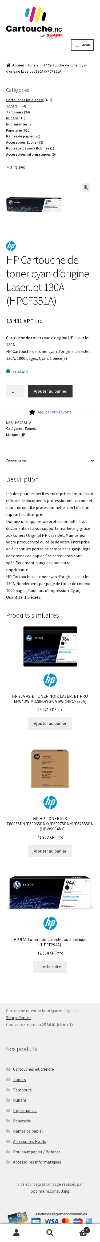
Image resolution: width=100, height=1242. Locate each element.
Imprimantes (25, 1110)
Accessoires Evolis (29, 1141)
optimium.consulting (50, 1191)
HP (23, 434)
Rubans (20, 1100)
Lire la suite (50, 966)
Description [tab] (16, 460)
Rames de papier (28, 1131)
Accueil (18, 65)
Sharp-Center (18, 1017)
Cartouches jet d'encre (33, 1069)
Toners (33, 65)
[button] (86, 187)
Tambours (22, 1090)
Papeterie (22, 1120)
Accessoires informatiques (37, 1162)
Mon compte (16, 1233)
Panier (77, 1228)
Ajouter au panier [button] (50, 723)
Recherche (50, 1233)
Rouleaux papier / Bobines (37, 1151)
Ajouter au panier (50, 391)
